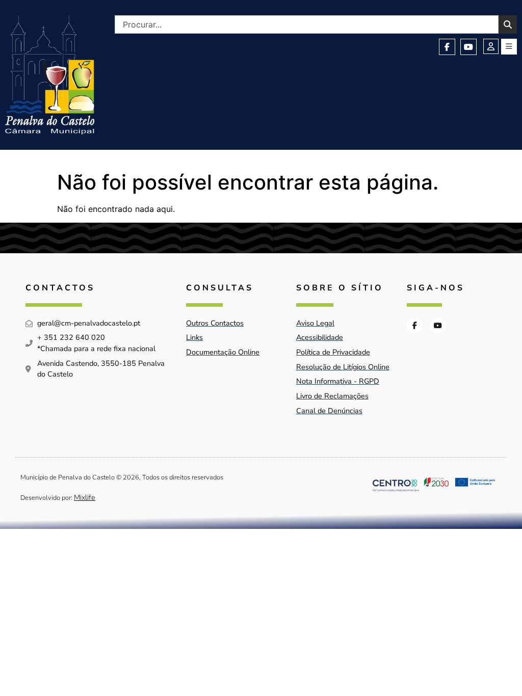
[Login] (491, 46)
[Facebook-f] (447, 47)
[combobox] (307, 24)
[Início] (49, 75)
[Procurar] (508, 24)
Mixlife (84, 497)
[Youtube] (468, 47)
